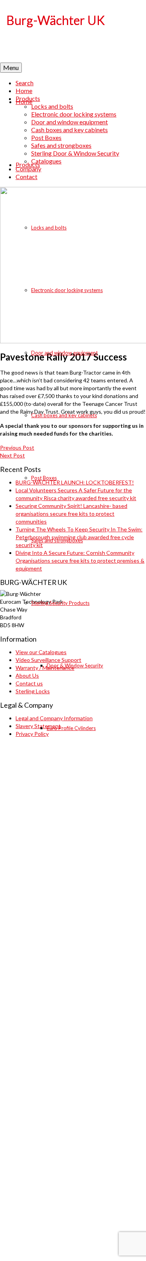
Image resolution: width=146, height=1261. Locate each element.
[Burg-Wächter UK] (73, 31)
